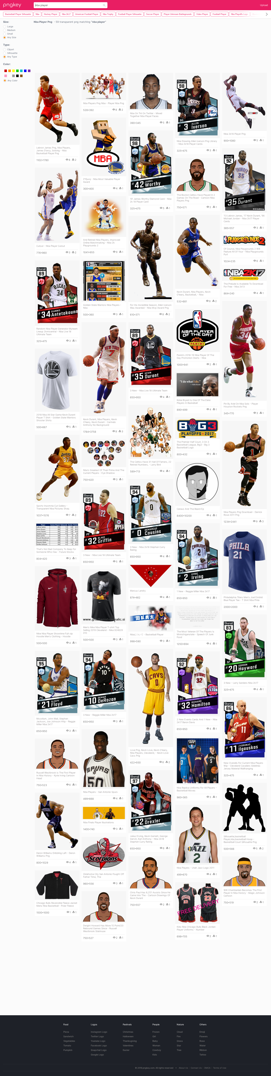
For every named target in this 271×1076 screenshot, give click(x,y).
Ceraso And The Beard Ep (190, 509)
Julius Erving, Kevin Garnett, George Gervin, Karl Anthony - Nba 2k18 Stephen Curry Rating (148, 839)
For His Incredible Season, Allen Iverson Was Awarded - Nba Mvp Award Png (150, 306)
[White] (9, 75)
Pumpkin (67, 1050)
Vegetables (69, 1041)
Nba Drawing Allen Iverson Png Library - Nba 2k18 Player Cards (197, 142)
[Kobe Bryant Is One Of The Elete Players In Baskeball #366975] (197, 384)
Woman (156, 1045)
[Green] (17, 70)
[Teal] (21, 70)
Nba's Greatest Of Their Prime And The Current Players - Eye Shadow (103, 471)
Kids (154, 1054)
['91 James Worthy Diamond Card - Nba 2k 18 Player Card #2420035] (150, 163)
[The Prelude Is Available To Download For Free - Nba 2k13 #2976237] (244, 275)
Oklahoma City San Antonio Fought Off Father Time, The (103, 875)
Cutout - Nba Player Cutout (50, 246)
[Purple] (29, 70)
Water (202, 1045)
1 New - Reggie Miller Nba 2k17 (193, 591)
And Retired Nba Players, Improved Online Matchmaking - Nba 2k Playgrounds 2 (101, 242)
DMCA (207, 1068)
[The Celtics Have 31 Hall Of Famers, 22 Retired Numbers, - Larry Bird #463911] (150, 432)
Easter (126, 1050)
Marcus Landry (138, 590)
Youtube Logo (98, 1041)
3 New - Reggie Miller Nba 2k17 (99, 715)
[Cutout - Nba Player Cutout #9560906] (57, 205)
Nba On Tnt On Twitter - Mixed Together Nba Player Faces (146, 114)
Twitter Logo (97, 1036)
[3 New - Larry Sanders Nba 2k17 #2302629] (244, 647)
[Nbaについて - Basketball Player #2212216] (150, 618)
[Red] (5, 70)
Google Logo (97, 1054)
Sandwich (68, 1036)
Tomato (67, 1045)
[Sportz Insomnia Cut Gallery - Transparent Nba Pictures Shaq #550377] (57, 469)
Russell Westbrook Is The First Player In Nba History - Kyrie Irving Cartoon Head (55, 775)
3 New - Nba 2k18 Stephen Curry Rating (147, 548)
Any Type (12, 56)
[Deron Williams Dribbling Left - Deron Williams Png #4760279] (57, 821)
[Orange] (9, 70)
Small (10, 33)
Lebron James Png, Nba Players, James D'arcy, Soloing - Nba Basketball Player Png (53, 150)
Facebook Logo (99, 1045)
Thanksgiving (130, 1041)
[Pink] (5, 75)
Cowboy (156, 1050)
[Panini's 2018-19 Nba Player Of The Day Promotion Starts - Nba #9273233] (197, 330)
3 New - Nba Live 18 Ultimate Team (148, 390)
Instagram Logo (99, 1031)
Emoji (202, 1031)
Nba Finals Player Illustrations (98, 822)
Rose (202, 1041)
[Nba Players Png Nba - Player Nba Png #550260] (104, 86)
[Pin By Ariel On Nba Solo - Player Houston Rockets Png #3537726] (244, 351)
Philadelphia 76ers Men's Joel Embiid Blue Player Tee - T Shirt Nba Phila (243, 598)
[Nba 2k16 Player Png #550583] (244, 102)
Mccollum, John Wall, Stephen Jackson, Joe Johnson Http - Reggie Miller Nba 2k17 (55, 721)
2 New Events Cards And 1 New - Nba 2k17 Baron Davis (197, 721)
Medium (11, 30)
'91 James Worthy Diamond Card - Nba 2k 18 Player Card (150, 200)
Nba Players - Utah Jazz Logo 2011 (195, 867)
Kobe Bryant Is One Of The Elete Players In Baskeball (193, 401)
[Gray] (13, 75)
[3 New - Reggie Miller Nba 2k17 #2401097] (104, 679)
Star (179, 1045)
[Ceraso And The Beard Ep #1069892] (197, 484)
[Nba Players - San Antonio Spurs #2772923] (104, 759)
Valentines (128, 1045)
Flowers (203, 1036)
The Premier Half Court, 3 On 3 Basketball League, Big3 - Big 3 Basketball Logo (193, 445)
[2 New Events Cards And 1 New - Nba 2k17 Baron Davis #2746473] (197, 683)
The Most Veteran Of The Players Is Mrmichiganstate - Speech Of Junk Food (195, 634)
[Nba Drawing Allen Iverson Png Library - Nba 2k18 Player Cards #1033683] (197, 105)
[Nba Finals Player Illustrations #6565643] (104, 812)
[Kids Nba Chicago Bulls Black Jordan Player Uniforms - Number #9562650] (197, 903)
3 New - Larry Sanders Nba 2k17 (241, 682)
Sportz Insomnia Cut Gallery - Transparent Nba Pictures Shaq (52, 507)
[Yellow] (13, 70)
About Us (183, 1068)
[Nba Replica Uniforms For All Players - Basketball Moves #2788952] (197, 761)
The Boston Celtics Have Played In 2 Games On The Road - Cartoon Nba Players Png (196, 198)
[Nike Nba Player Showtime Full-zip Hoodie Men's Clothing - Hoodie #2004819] (57, 598)
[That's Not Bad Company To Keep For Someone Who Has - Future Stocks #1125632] (57, 534)
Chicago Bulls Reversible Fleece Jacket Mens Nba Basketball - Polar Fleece (56, 904)
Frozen (155, 1031)
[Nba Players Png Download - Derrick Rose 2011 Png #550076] (244, 465)
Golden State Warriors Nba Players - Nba (102, 306)
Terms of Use (219, 1068)
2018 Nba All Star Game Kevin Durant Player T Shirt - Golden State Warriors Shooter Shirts (56, 417)
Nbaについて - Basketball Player (146, 634)
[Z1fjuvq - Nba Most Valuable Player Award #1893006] (104, 147)
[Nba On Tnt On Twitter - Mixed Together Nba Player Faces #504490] (150, 91)
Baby (155, 1041)
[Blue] (25, 70)
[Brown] (21, 75)
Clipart (10, 49)
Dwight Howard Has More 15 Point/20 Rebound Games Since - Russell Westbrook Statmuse (103, 928)
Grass (180, 1041)
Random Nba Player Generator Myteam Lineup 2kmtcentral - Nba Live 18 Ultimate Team (57, 331)
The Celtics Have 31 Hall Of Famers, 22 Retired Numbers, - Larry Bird (150, 463)
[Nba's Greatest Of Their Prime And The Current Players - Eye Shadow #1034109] (104, 453)
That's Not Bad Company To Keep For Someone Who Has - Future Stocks (56, 550)
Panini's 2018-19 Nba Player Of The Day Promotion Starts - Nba (195, 356)
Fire (179, 1036)
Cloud (180, 1031)
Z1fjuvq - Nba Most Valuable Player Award (101, 180)
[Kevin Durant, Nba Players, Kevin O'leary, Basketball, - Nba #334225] (197, 252)
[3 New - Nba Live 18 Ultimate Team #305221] (150, 355)
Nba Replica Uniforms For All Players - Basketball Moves (197, 789)
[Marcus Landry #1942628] (150, 576)
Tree (179, 1050)
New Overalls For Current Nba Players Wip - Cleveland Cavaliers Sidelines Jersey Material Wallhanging (243, 766)
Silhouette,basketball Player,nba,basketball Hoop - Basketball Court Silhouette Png (240, 839)
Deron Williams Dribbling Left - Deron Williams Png (55, 854)
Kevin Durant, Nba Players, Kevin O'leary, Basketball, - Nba (193, 293)
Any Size (11, 37)
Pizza (66, 1031)
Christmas (128, 1031)
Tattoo (202, 1054)
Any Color (12, 80)
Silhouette (12, 53)
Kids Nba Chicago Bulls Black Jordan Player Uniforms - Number (196, 928)
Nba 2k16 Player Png (235, 133)
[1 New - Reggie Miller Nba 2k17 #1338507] (197, 555)
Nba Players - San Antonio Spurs (100, 792)
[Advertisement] (151, 49)
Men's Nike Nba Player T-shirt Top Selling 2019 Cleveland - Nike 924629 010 (103, 630)
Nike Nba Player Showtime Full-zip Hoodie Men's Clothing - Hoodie (54, 635)
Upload (264, 5)
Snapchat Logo (98, 1050)
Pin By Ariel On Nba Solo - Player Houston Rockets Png (241, 405)
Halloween (128, 1036)
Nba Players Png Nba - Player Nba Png (103, 103)
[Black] (17, 75)
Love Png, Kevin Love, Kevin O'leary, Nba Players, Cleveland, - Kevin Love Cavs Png (149, 753)
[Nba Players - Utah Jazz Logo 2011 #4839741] (197, 835)
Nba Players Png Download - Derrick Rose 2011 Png (243, 513)
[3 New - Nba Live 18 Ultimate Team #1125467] (104, 519)
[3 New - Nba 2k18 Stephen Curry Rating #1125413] (150, 511)
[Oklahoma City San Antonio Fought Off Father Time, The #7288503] (104, 854)
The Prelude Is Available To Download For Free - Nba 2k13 (243, 285)
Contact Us (196, 1068)
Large (10, 26)
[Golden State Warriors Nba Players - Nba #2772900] (104, 281)
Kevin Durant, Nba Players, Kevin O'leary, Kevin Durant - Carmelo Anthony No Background (100, 422)
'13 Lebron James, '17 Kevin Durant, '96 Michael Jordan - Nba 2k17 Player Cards (244, 218)
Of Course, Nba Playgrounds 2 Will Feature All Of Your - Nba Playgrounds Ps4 (244, 251)
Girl (154, 1036)
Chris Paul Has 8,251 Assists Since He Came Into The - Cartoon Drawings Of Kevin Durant (150, 895)
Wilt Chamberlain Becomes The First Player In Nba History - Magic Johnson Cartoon (244, 893)
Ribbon (203, 1050)
